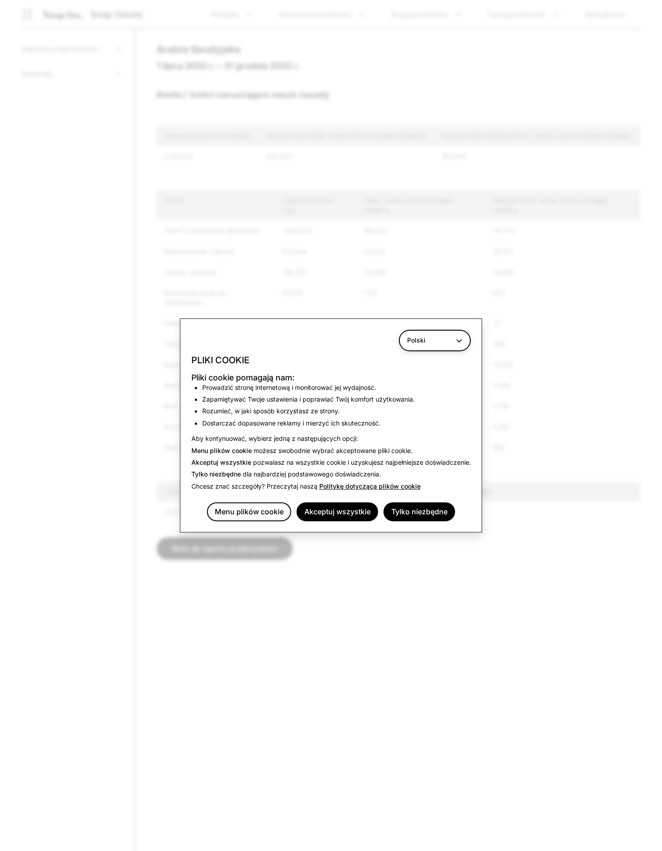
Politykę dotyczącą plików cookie (370, 486)
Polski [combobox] (416, 340)
